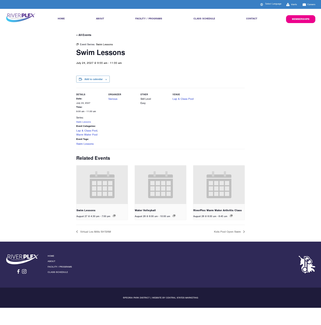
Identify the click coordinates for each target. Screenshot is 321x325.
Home (61, 18)
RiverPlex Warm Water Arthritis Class (217, 210)
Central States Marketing (182, 297)
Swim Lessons (83, 121)
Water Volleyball (145, 210)
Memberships (300, 19)
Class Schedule (204, 18)
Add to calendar (93, 79)
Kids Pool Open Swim (228, 231)
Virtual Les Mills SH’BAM (95, 231)
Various (112, 99)
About (100, 18)
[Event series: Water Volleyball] (174, 216)
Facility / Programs (148, 18)
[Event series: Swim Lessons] (114, 216)
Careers (311, 4)
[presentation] (102, 184)
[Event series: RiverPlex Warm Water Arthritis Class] (231, 216)
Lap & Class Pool (86, 130)
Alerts (294, 4)
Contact (251, 18)
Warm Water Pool (86, 134)
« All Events (83, 35)
